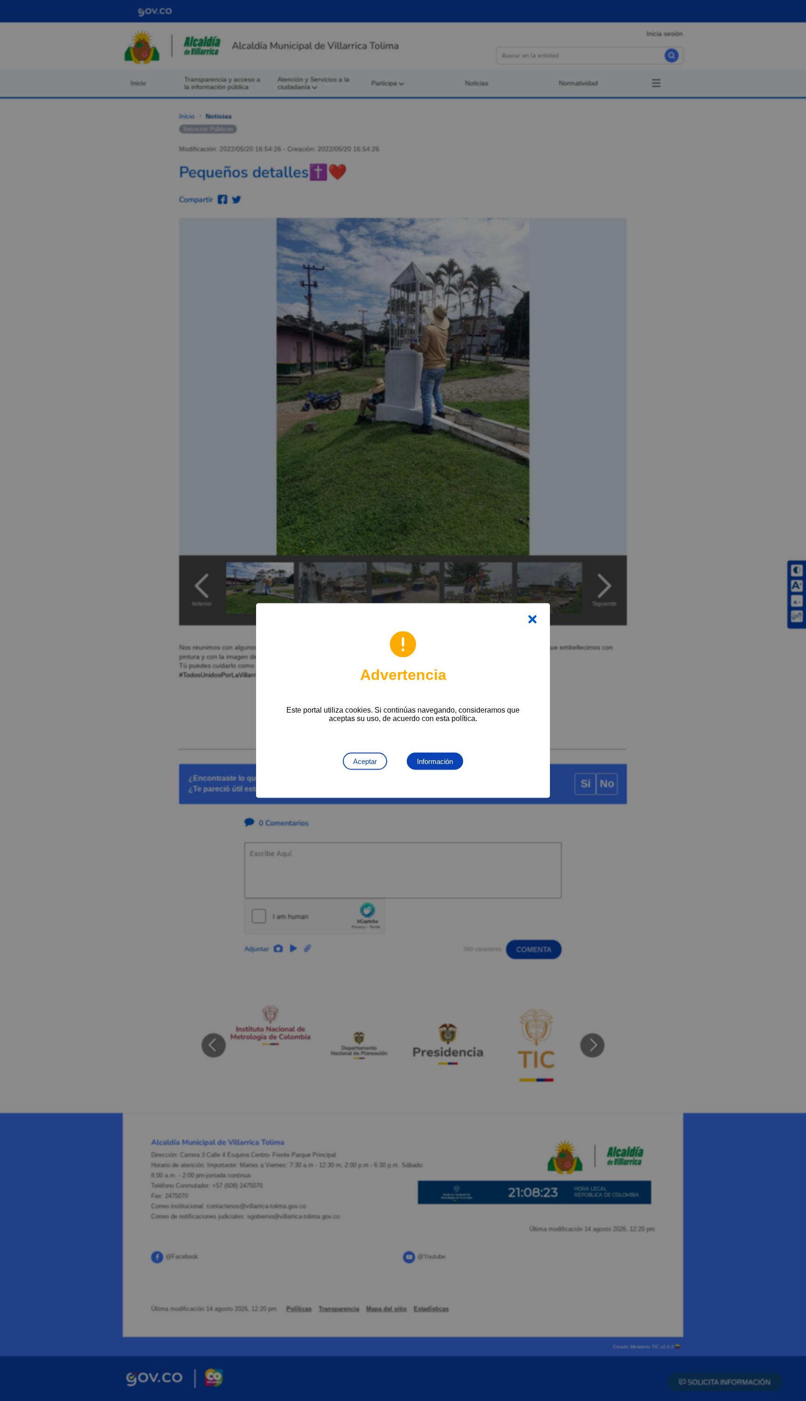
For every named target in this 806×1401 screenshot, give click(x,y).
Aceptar (365, 761)
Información (435, 761)
